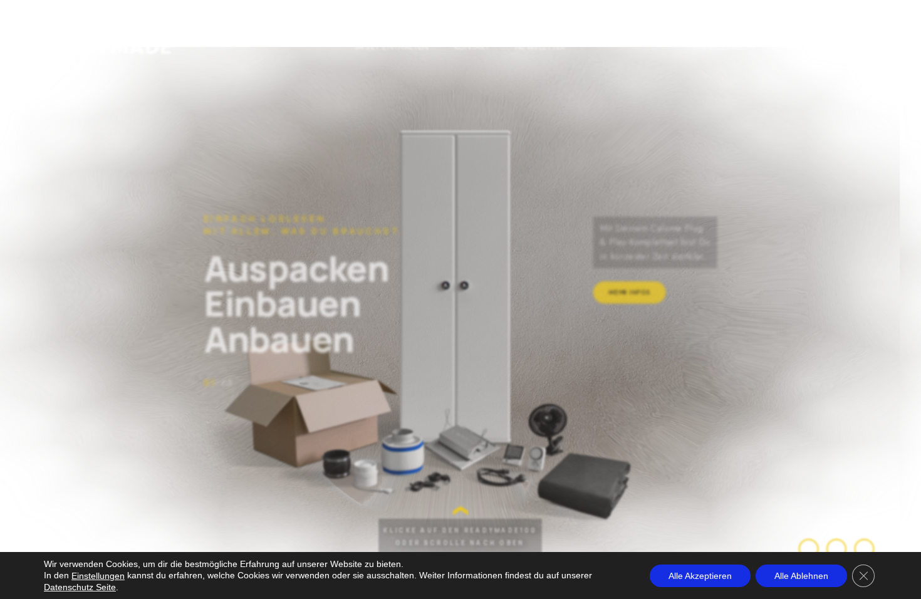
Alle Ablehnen (801, 575)
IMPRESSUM (855, 47)
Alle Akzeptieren (700, 575)
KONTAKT (473, 47)
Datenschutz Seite (80, 587)
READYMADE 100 (111, 58)
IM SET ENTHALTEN (386, 47)
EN (793, 47)
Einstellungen (98, 576)
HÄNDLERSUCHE (725, 47)
